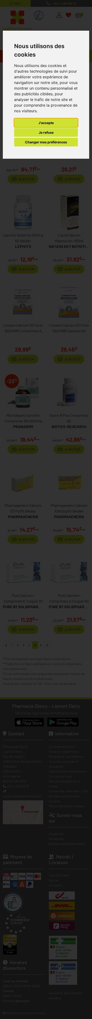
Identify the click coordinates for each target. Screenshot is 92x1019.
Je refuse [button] (46, 132)
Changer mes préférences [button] (46, 142)
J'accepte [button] (46, 123)
